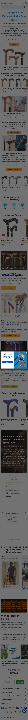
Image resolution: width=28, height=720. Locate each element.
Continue (7, 362)
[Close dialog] (26, 352)
